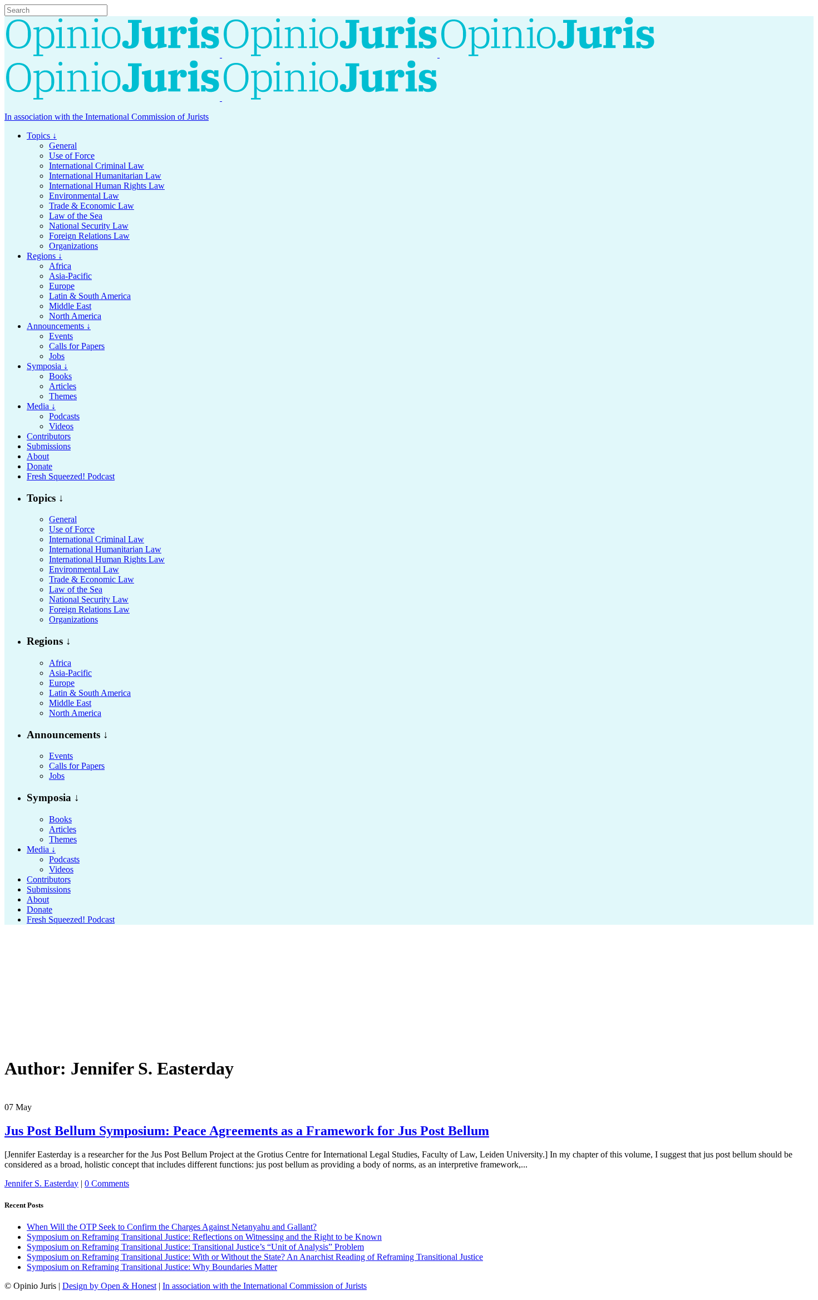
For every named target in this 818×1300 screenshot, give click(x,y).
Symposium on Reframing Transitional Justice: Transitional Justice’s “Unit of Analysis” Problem (195, 1247)
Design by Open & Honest (109, 1286)
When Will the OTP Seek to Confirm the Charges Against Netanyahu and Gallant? (172, 1227)
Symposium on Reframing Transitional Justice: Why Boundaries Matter (152, 1267)
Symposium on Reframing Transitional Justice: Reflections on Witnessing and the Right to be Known (204, 1237)
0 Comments (107, 1183)
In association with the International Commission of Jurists (106, 116)
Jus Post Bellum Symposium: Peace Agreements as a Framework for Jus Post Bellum (246, 1131)
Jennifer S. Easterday (41, 1183)
